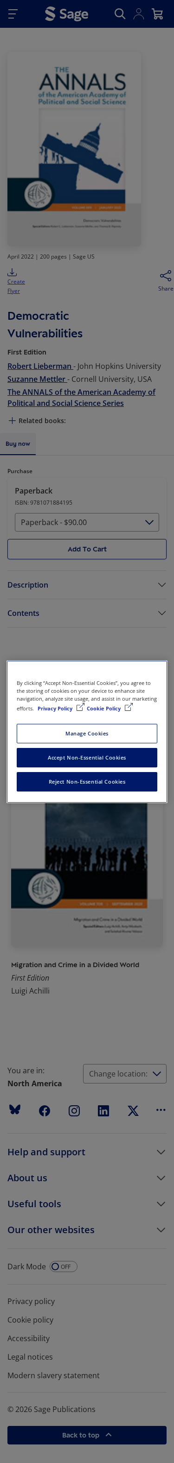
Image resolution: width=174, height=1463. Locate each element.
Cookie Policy (104, 708)
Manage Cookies (87, 733)
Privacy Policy (56, 708)
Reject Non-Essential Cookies (87, 781)
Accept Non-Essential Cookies (87, 757)
